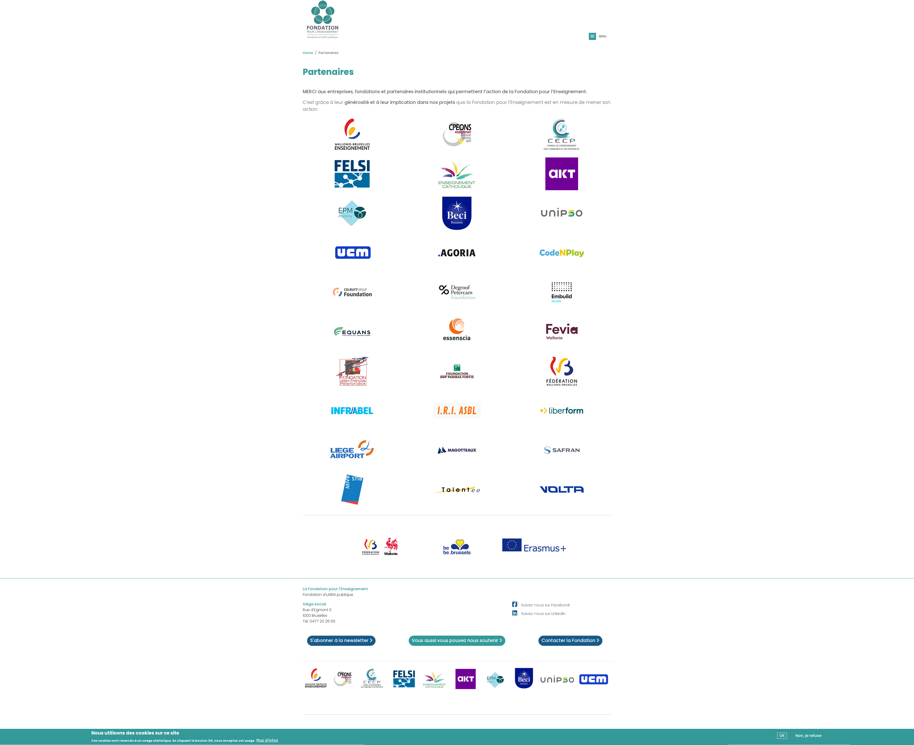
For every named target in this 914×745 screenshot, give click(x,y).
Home (308, 52)
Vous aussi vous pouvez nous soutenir (455, 640)
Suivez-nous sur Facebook (545, 605)
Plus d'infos (267, 740)
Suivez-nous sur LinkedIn (543, 613)
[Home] (322, 21)
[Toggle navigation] (593, 36)
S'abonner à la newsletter (340, 640)
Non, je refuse (808, 735)
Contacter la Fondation (568, 640)
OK (782, 735)
